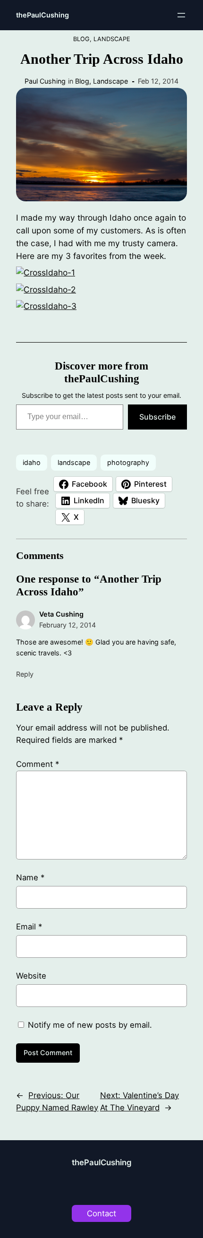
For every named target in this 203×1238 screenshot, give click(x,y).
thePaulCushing (42, 15)
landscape (74, 462)
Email (29, 926)
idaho (32, 462)
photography (128, 462)
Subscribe (157, 416)
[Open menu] (181, 15)
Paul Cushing (45, 81)
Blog (81, 39)
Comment (37, 764)
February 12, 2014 (67, 625)
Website (31, 975)
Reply (25, 674)
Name (30, 877)
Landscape (111, 39)
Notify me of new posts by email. (90, 1025)
